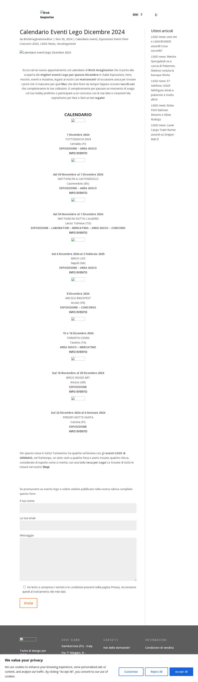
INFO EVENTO (78, 153)
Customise (131, 671)
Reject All (156, 671)
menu (135, 14)
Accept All (181, 671)
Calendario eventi (86, 39)
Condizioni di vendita (159, 647)
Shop (46, 467)
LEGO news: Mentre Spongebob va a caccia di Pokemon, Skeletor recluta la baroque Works (163, 66)
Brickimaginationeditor (38, 39)
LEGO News (47, 44)
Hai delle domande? (116, 647)
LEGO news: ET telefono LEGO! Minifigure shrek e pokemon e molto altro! (162, 90)
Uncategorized (66, 44)
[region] (99, 668)
